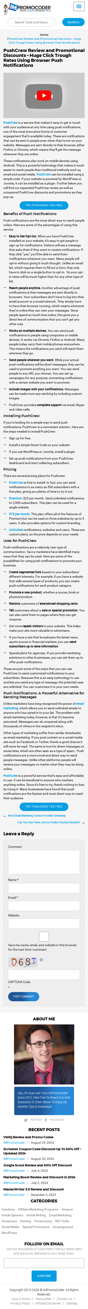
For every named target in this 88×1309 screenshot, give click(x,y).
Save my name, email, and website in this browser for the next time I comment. (42, 947)
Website (13, 915)
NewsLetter (44, 1299)
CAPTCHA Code (19, 982)
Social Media (10, 1227)
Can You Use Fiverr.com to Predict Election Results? (49, 822)
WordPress (9, 1233)
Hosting (25, 1221)
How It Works (21, 1299)
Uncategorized (63, 1227)
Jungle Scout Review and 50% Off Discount (37, 1165)
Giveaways (9, 1221)
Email (13, 897)
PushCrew (44, 174)
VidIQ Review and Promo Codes (28, 1137)
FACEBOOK (57, 1120)
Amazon (67, 1209)
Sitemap (71, 1303)
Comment (15, 847)
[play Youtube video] (44, 95)
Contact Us (64, 1299)
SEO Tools (62, 1221)
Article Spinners (12, 1215)
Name (13, 880)
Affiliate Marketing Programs (38, 1209)
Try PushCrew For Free (44, 205)
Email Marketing (60, 1215)
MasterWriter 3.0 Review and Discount (33, 1189)
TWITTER (36, 1120)
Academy (8, 1209)
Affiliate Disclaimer (48, 1303)
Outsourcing (43, 1221)
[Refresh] (41, 959)
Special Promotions (35, 1227)
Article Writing (36, 1215)
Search (73, 22)
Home (44, 34)
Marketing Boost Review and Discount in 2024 (39, 1177)
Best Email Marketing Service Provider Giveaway (36, 815)
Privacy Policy (20, 1303)
